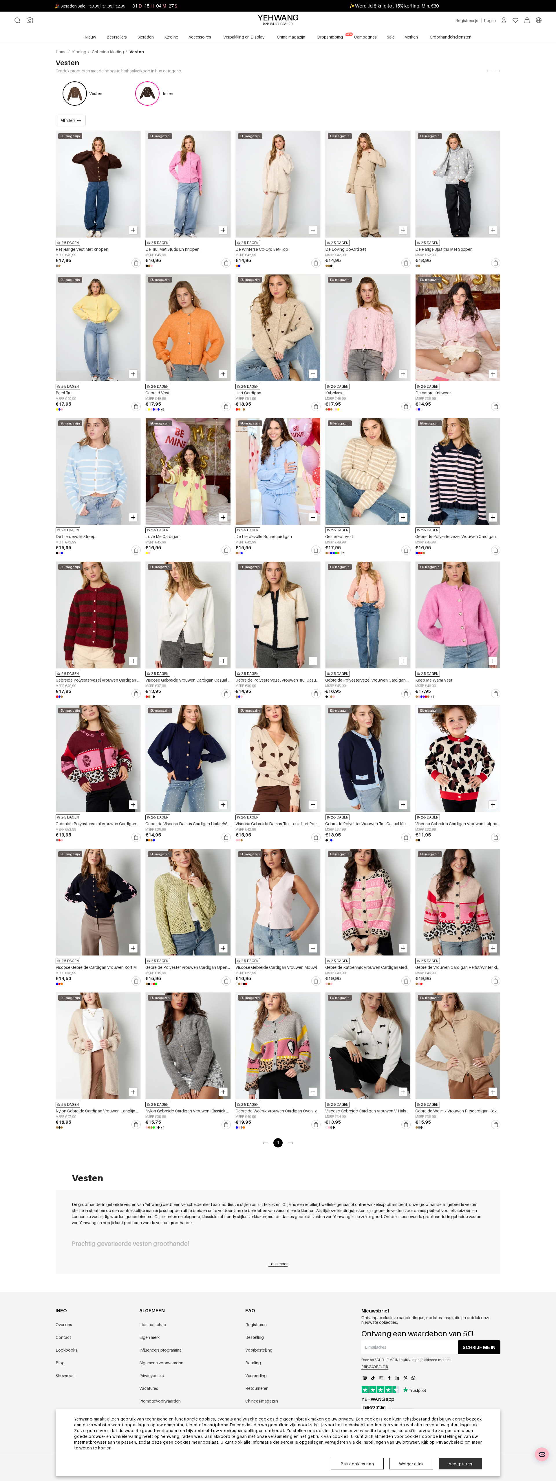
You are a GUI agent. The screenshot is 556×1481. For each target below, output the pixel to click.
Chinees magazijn (261, 1400)
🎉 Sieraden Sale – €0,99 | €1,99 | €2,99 (90, 5)
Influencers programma (160, 1350)
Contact (63, 1337)
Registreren (256, 1324)
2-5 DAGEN (70, 243)
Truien (167, 93)
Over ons (64, 1324)
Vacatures (148, 1388)
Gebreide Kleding (108, 51)
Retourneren (256, 1388)
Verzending (256, 1375)
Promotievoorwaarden (160, 1400)
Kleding (79, 51)
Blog (60, 1362)
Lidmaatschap (152, 1324)
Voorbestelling (258, 1350)
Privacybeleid (151, 1375)
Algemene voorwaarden (161, 1362)
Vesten (95, 93)
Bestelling (254, 1337)
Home (61, 51)
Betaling (253, 1362)
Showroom (66, 1375)
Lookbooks (66, 1350)
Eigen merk (149, 1337)
